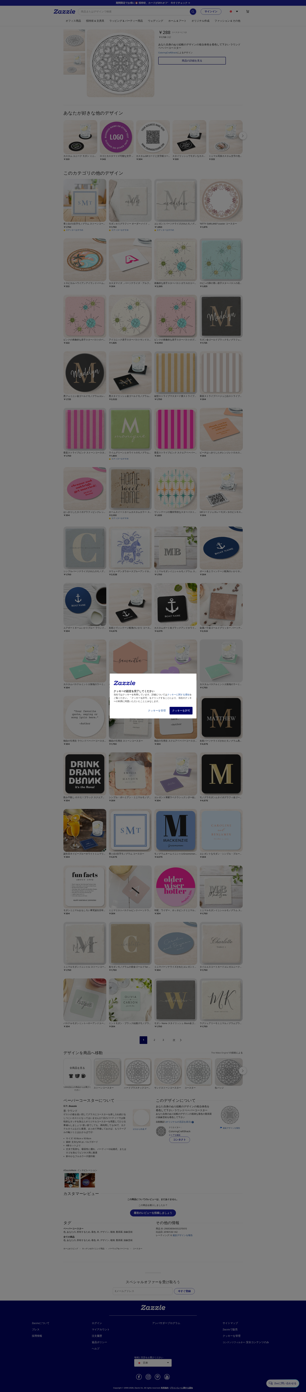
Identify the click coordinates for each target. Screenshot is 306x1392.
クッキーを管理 (157, 710)
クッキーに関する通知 (178, 694)
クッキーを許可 (181, 710)
